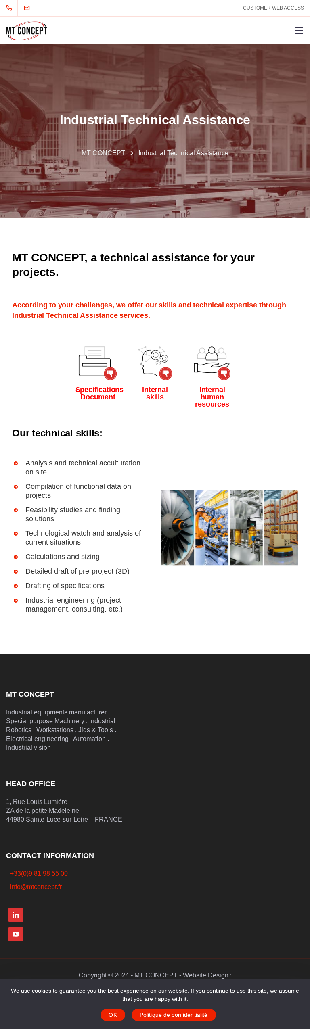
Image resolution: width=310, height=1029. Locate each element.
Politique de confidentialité (174, 1015)
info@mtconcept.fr (36, 886)
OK (113, 1015)
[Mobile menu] (298, 30)
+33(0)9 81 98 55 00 (39, 873)
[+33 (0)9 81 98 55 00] (10, 8)
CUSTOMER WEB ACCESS (273, 8)
